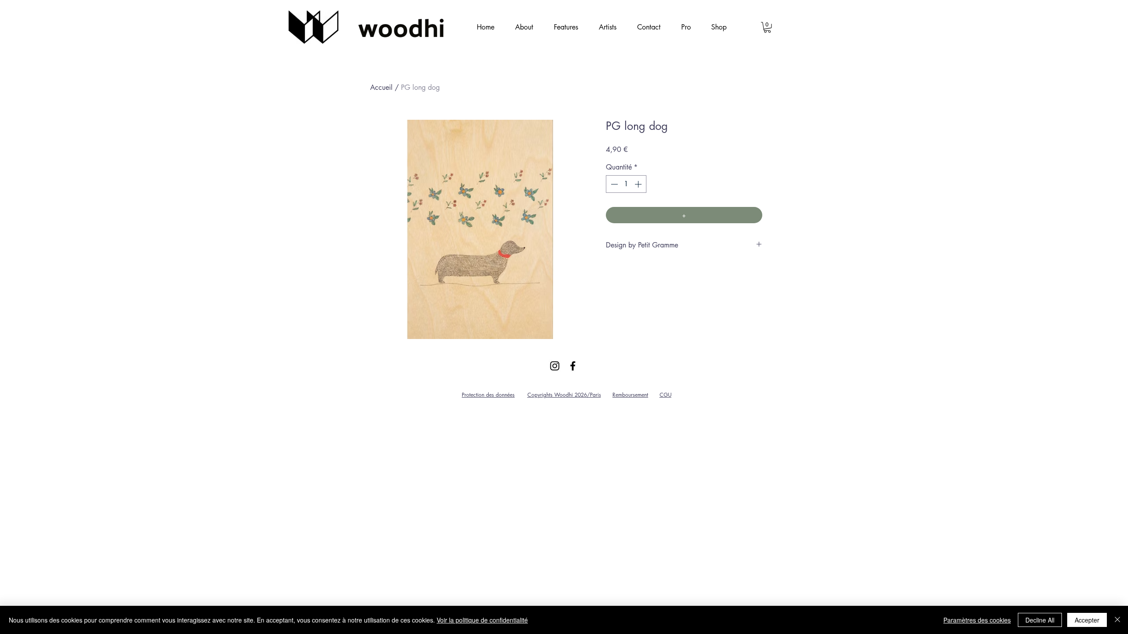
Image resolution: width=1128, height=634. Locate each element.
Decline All (1039, 620)
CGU (666, 394)
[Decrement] (613, 184)
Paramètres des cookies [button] (977, 620)
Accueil (381, 87)
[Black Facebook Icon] (573, 366)
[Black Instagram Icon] (555, 366)
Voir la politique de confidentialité (482, 620)
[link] (767, 27)
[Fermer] (1117, 620)
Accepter (1087, 620)
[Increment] (639, 184)
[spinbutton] (626, 184)
